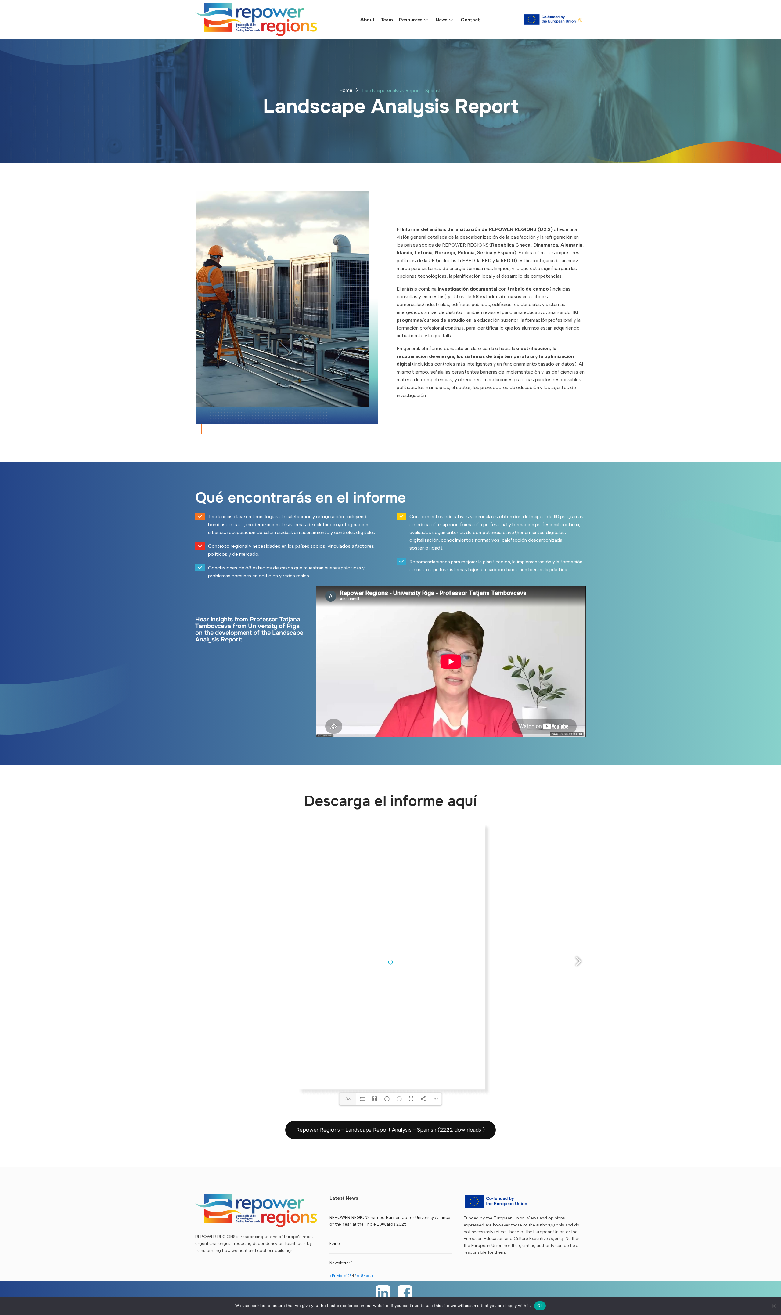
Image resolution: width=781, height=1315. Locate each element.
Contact (470, 20)
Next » (368, 1275)
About (367, 20)
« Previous (337, 1275)
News (442, 20)
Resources (411, 20)
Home (345, 90)
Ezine (334, 1243)
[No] (773, 1306)
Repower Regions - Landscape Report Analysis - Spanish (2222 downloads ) (390, 1129)
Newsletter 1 (341, 1263)
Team (387, 20)
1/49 (347, 1099)
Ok (540, 1305)
